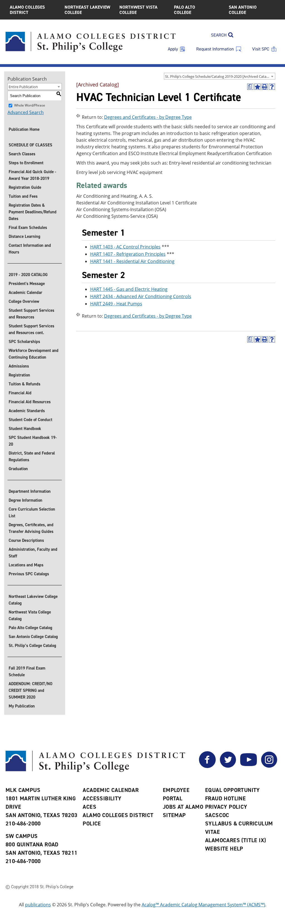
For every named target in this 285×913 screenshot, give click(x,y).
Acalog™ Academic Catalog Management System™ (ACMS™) (203, 905)
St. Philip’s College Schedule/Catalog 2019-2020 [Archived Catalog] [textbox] (218, 76)
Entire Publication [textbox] (23, 86)
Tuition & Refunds (24, 384)
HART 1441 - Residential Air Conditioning (132, 261)
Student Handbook (25, 428)
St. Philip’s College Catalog (32, 645)
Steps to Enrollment (26, 163)
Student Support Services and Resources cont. (31, 329)
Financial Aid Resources (30, 402)
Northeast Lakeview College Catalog (33, 600)
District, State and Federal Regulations (32, 456)
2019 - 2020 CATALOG (28, 274)
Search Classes (22, 154)
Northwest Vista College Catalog (30, 615)
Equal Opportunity (232, 790)
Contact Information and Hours (30, 249)
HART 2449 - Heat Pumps (116, 304)
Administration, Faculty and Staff (33, 553)
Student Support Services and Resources (31, 314)
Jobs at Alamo (183, 806)
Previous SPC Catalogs (29, 574)
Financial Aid (20, 393)
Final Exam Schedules (28, 227)
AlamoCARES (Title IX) (235, 840)
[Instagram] (269, 766)
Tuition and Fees (23, 196)
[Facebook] (207, 766)
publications (38, 905)
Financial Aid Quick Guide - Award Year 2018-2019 (32, 175)
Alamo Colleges (27, 9)
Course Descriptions (26, 540)
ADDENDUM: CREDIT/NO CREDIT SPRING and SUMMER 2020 (30, 690)
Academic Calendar (25, 292)
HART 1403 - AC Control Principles (125, 247)
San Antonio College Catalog (33, 636)
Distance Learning (24, 236)
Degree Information (25, 500)
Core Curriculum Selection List (32, 512)
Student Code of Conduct (30, 419)
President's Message (27, 283)
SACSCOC (217, 815)
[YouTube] (248, 766)
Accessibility (102, 798)
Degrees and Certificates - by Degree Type (148, 117)
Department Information (30, 491)
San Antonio (243, 9)
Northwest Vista (138, 9)
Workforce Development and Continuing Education (33, 354)
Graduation (18, 469)
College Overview (24, 301)
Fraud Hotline (225, 798)
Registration (19, 375)
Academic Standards (27, 411)
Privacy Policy (226, 806)
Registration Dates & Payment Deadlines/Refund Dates (32, 211)
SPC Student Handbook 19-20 (33, 441)
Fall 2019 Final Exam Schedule (27, 671)
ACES (89, 806)
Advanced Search (26, 112)
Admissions (19, 366)
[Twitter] (228, 766)
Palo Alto (184, 9)
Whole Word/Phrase (29, 105)
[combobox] (219, 76)
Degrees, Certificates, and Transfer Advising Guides (31, 528)
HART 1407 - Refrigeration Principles (128, 254)
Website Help (224, 848)
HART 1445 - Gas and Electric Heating (129, 289)
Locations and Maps (26, 565)
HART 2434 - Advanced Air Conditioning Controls (140, 296)
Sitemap (174, 815)
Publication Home (24, 129)
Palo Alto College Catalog (30, 628)
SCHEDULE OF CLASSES (30, 145)
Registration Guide (25, 187)
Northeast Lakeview (87, 9)
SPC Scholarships (24, 341)
